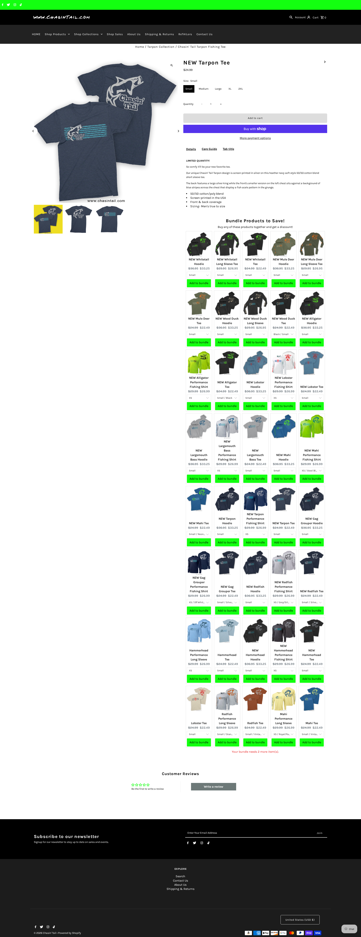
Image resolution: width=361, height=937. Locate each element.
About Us (134, 34)
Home (139, 46)
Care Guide (209, 149)
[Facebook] (2, 5)
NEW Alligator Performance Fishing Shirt (199, 382)
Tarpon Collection (160, 46)
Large (218, 88)
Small (188, 88)
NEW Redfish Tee (311, 591)
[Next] (178, 131)
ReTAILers (185, 34)
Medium (204, 88)
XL (229, 88)
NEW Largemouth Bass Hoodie (198, 455)
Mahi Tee (312, 723)
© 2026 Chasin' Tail (45, 933)
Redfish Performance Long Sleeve (227, 718)
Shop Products (55, 34)
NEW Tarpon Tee (283, 523)
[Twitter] (8, 5)
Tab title (228, 149)
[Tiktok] (20, 5)
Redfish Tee (255, 723)
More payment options (255, 138)
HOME (36, 34)
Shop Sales (115, 34)
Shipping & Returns (159, 34)
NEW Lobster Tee (311, 387)
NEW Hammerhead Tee (311, 655)
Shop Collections (86, 34)
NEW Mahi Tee (199, 523)
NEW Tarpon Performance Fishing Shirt (255, 518)
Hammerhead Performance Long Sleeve (198, 655)
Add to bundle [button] (199, 283)
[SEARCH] (291, 17)
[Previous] (33, 131)
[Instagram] (14, 5)
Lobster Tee (199, 723)
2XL (240, 88)
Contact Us (204, 34)
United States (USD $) (300, 919)
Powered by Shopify (69, 933)
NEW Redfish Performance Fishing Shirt (283, 586)
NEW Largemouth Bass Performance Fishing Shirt (227, 450)
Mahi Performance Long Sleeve (283, 718)
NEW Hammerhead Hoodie (255, 655)
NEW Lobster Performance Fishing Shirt (283, 382)
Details (191, 149)
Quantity (188, 104)
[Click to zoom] (171, 65)
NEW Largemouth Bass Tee (255, 455)
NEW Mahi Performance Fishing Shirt (312, 455)
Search (180, 876)
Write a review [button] (213, 786)
